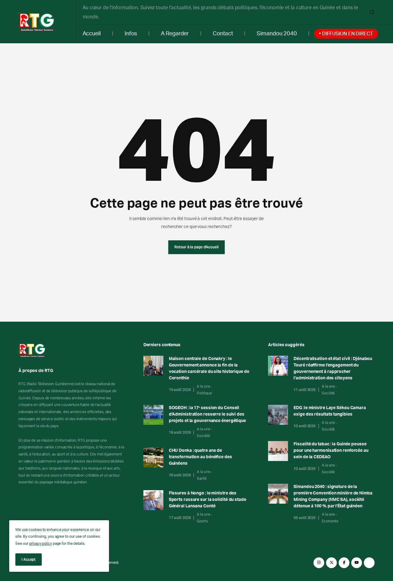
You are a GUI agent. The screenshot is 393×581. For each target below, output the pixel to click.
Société (203, 436)
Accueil (92, 34)
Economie (330, 521)
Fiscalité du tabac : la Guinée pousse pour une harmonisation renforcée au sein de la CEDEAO (331, 450)
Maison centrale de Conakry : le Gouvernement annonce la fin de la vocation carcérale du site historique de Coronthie (209, 368)
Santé (202, 478)
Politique (204, 393)
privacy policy (40, 543)
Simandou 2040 (277, 34)
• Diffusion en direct (346, 33)
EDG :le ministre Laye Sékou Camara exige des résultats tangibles (330, 411)
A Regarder (175, 34)
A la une (203, 386)
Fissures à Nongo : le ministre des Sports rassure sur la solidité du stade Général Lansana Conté (207, 499)
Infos (131, 34)
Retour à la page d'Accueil (196, 247)
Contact (223, 34)
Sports (202, 521)
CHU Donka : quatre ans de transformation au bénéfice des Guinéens (200, 457)
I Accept (28, 559)
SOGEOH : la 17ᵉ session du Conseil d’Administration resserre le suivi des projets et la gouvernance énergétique (207, 414)
